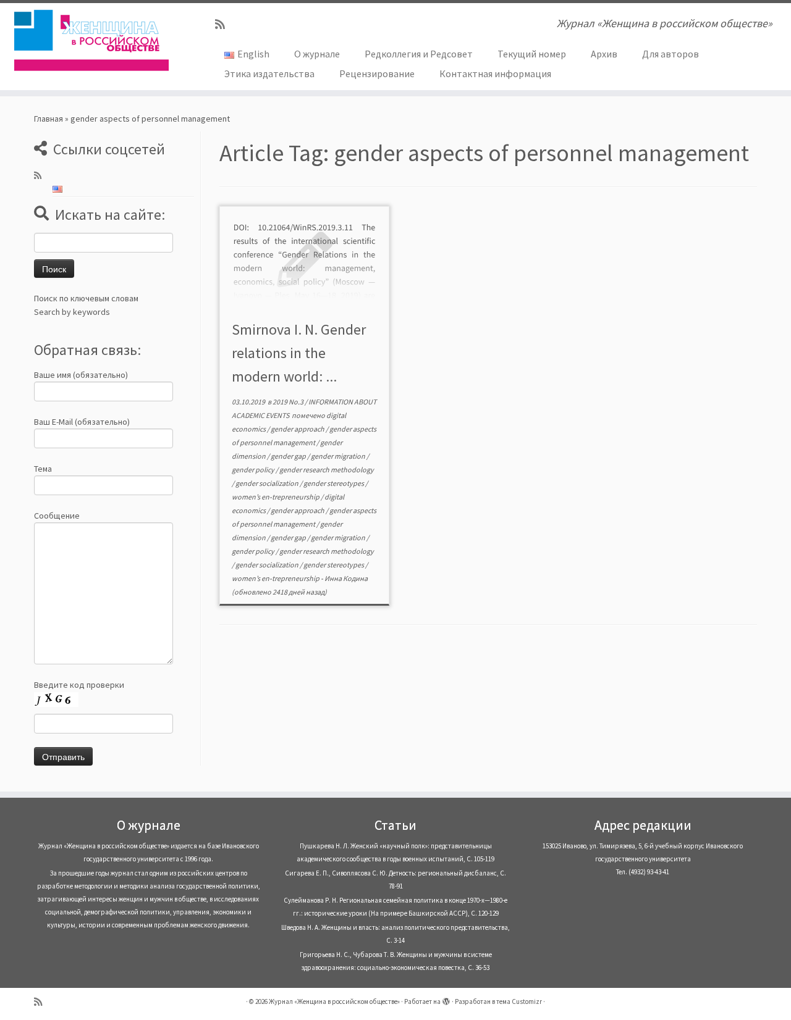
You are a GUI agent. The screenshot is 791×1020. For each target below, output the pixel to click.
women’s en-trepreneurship (276, 496)
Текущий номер (531, 54)
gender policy (254, 469)
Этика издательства (269, 73)
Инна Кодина (346, 578)
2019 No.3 (289, 401)
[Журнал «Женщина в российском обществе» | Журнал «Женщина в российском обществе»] (91, 40)
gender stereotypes (334, 483)
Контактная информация (495, 73)
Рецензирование (377, 73)
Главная (48, 118)
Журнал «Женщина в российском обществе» (334, 1001)
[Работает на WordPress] (446, 999)
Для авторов (670, 54)
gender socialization (267, 483)
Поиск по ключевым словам (86, 298)
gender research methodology (326, 469)
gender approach (298, 428)
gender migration (338, 456)
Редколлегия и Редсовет (419, 54)
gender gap (289, 456)
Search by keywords (72, 311)
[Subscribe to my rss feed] (224, 24)
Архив (604, 54)
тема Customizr (519, 1001)
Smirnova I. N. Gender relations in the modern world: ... (299, 353)
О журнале (317, 54)
